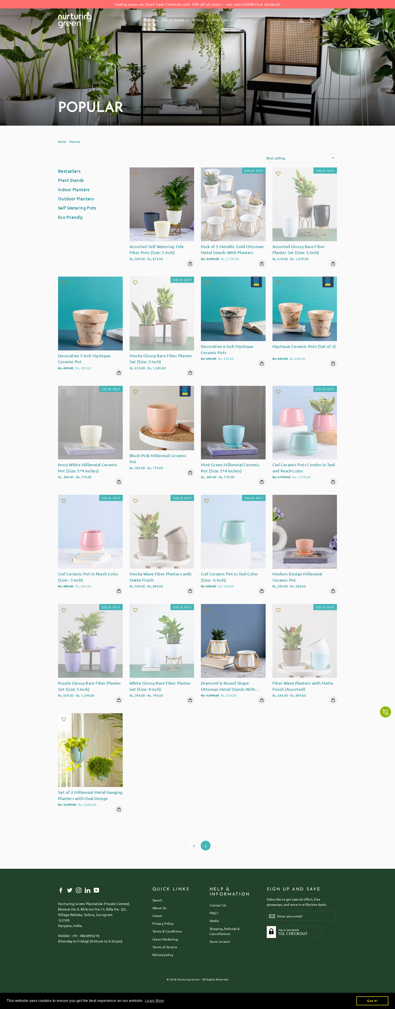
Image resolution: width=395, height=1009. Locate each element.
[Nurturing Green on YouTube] (96, 890)
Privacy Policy (163, 923)
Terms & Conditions (167, 931)
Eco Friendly (70, 217)
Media (214, 921)
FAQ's (214, 913)
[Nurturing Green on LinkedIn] (87, 890)
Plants (149, 20)
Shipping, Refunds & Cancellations (225, 931)
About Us (243, 20)
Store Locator (220, 941)
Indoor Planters (74, 189)
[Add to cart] (190, 263)
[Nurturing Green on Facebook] (61, 890)
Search (157, 900)
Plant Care (220, 20)
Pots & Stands (173, 20)
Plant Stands (71, 180)
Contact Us (218, 905)
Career (157, 916)
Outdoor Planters (76, 198)
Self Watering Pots (77, 207)
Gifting (198, 20)
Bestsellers (69, 171)
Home (62, 141)
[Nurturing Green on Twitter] (69, 890)
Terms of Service (164, 947)
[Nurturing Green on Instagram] (78, 890)
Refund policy (162, 955)
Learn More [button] (154, 1001)
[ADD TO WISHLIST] (135, 173)
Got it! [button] (372, 1001)
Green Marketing (165, 939)
